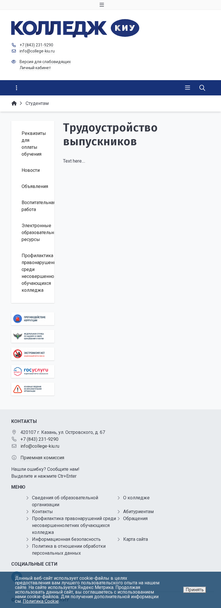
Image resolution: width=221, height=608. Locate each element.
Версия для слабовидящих (45, 61)
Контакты (42, 511)
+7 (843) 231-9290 (36, 45)
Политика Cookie (41, 601)
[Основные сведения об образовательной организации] (32, 389)
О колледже (136, 497)
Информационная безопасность (66, 539)
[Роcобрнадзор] (32, 336)
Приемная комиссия (42, 457)
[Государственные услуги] (32, 371)
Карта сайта (135, 539)
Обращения (135, 518)
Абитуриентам (138, 511)
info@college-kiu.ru (37, 51)
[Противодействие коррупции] (32, 318)
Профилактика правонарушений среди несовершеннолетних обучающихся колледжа (74, 525)
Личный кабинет (35, 67)
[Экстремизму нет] (32, 353)
